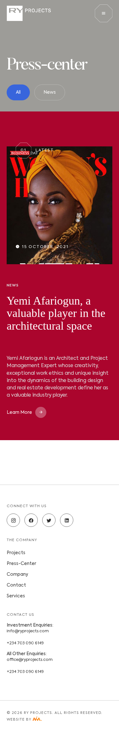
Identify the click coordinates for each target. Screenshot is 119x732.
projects (16, 553)
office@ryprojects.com (30, 660)
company (17, 574)
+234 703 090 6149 (25, 643)
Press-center (21, 563)
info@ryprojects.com (28, 631)
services (16, 596)
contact (16, 585)
